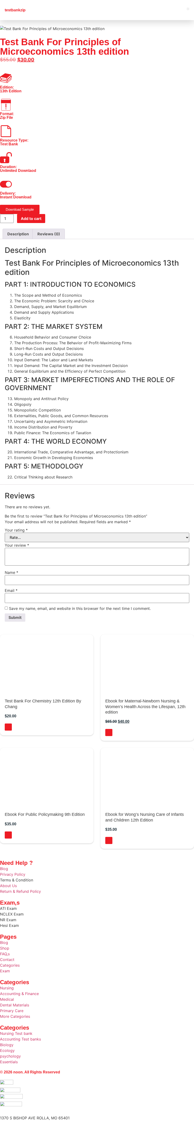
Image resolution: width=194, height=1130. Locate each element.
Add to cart (31, 218)
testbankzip (15, 10)
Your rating (16, 530)
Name (11, 572)
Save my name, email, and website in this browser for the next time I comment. (80, 608)
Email (11, 590)
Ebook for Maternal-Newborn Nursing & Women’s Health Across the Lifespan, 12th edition (145, 707)
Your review (17, 545)
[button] (188, 9)
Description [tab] (18, 234)
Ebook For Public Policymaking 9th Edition (45, 814)
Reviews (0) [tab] (48, 234)
